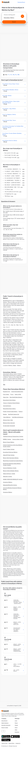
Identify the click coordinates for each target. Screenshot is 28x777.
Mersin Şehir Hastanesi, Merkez (10, 458)
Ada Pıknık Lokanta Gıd (13, 414)
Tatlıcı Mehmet (6, 417)
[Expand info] (3, 381)
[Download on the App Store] (15, 736)
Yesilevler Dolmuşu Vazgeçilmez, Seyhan (13, 436)
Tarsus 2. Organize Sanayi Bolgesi (11, 403)
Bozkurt (21, 411)
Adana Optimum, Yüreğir (9, 473)
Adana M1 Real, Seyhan (8, 455)
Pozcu (11, 394)
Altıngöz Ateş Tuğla (8, 420)
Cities (16, 729)
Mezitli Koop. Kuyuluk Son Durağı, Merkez (13, 460)
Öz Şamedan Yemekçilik (9, 425)
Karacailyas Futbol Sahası (9, 400)
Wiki (4, 384)
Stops (16, 727)
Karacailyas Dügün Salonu (9, 408)
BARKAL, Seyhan (7, 439)
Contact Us (18, 743)
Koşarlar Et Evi (6, 391)
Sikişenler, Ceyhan (7, 476)
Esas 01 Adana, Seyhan (8, 449)
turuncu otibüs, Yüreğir (17, 439)
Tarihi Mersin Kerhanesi (17, 417)
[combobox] (14, 15)
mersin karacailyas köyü (17, 391)
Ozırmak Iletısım (7, 405)
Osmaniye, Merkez (7, 482)
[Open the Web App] (5, 740)
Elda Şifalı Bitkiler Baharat (16, 397)
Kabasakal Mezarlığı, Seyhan (10, 485)
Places (16, 723)
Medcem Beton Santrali (9, 423)
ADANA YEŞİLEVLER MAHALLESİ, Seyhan (12, 479)
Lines (16, 720)
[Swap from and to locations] (22, 16)
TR (3, 731)
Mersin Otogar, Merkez (8, 442)
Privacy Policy (11, 743)
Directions (17, 732)
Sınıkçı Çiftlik (18, 394)
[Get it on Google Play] (5, 736)
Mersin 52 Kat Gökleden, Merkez (11, 470)
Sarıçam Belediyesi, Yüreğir (9, 468)
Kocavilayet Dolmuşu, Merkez (10, 452)
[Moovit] (5, 2)
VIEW (17, 153)
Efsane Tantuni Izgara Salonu (10, 411)
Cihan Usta (5, 397)
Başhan (5, 414)
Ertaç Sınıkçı (6, 394)
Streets (16, 725)
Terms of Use (4, 743)
